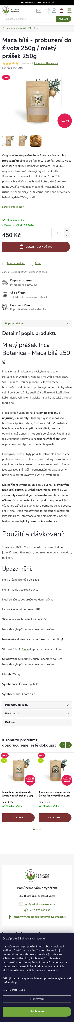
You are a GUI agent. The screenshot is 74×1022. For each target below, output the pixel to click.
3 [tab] (40, 829)
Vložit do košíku (39, 247)
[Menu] (69, 10)
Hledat (63, 18)
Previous (62, 745)
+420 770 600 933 (39, 910)
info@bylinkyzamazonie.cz (40, 904)
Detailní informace (12, 206)
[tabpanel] (18, 788)
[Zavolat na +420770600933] (47, 10)
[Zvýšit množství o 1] (67, 230)
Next (69, 745)
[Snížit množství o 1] (67, 235)
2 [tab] (37, 829)
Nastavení (37, 999)
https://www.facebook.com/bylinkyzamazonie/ (39, 916)
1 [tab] (34, 829)
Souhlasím (37, 1011)
